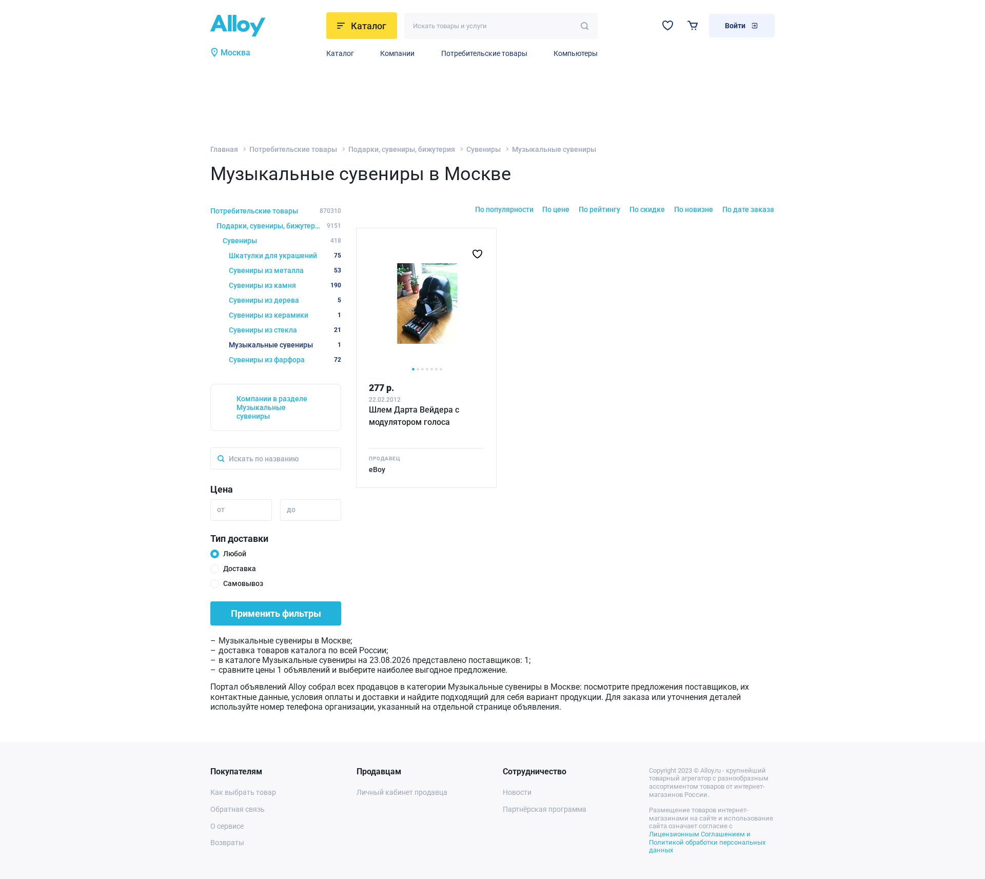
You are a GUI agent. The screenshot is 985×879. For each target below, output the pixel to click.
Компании (397, 53)
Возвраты (227, 842)
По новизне (693, 209)
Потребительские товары (484, 53)
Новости (517, 792)
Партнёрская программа (544, 809)
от (221, 509)
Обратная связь (237, 809)
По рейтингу (599, 209)
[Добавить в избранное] (477, 254)
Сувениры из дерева (285, 300)
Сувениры (483, 149)
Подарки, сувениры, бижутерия (401, 149)
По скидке (647, 209)
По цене (555, 209)
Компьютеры (576, 53)
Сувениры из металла (285, 270)
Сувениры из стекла (285, 330)
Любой (234, 554)
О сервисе (227, 826)
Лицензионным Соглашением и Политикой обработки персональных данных (707, 842)
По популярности (504, 209)
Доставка (239, 568)
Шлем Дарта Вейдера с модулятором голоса (414, 416)
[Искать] (584, 25)
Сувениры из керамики (285, 315)
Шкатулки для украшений (285, 255)
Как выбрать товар (243, 792)
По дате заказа (748, 209)
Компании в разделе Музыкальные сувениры (272, 407)
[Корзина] (693, 25)
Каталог (340, 53)
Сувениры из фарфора (285, 360)
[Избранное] (668, 25)
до (291, 509)
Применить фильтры (276, 613)
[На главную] (265, 25)
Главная (224, 149)
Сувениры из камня (285, 285)
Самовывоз (243, 583)
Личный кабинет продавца (402, 792)
